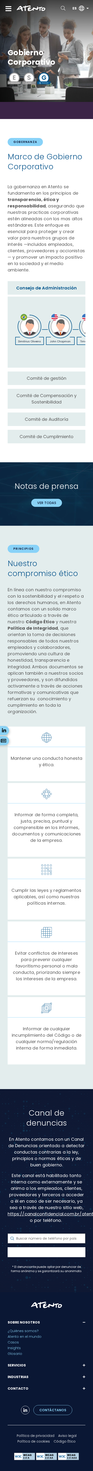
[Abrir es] (87, 8)
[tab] (46, 288)
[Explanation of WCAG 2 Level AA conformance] (47, 1459)
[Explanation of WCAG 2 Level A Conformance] (25, 1459)
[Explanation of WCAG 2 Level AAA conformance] (68, 1459)
